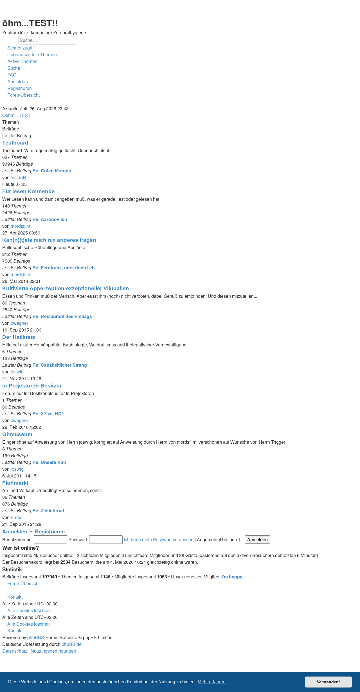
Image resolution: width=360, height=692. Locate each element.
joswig (17, 371)
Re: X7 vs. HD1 (48, 413)
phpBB (34, 637)
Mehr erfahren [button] (212, 681)
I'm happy (232, 576)
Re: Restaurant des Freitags (62, 316)
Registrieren (50, 531)
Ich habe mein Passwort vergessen (159, 539)
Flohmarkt (15, 483)
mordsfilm (20, 226)
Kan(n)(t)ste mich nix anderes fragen (49, 240)
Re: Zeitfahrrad (48, 510)
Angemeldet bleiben (217, 539)
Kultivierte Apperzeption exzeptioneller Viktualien (65, 288)
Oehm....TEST (16, 115)
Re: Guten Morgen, (52, 170)
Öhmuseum (17, 434)
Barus (16, 517)
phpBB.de (72, 644)
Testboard (15, 143)
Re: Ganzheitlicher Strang (59, 365)
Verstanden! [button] (328, 682)
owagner (19, 323)
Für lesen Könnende (28, 191)
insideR (18, 177)
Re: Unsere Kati (49, 462)
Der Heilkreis (18, 337)
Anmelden (14, 531)
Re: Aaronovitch (49, 219)
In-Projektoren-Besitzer (32, 386)
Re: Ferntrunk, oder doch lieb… (65, 267)
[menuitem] (29, 54)
